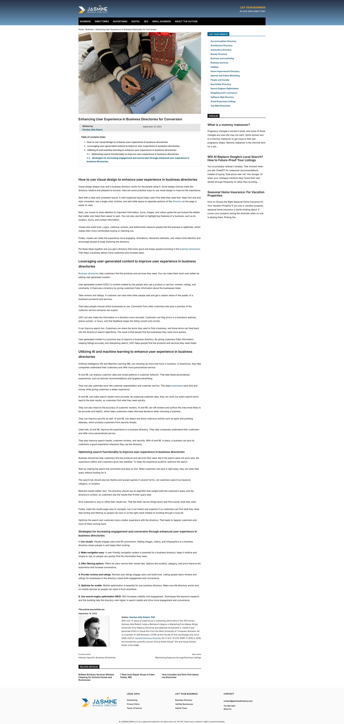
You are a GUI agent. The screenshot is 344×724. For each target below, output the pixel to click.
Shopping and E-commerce (224, 93)
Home (81, 29)
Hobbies (214, 67)
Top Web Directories (220, 105)
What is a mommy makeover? (228, 124)
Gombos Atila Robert (92, 129)
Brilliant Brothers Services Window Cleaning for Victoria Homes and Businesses (96, 677)
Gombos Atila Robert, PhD (142, 617)
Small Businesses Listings (223, 101)
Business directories (88, 273)
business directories (190, 249)
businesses (177, 385)
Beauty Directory (219, 54)
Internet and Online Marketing (225, 75)
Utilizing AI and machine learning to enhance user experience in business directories (131, 150)
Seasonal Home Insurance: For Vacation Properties (235, 193)
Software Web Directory (222, 97)
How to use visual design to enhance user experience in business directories (127, 142)
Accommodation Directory (223, 41)
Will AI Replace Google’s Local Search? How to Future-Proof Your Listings (235, 158)
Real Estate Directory (221, 84)
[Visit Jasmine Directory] (93, 13)
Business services (219, 62)
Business (90, 29)
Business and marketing (222, 58)
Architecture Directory (221, 45)
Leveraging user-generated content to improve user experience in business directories (133, 146)
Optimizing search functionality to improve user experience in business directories (135, 154)
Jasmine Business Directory (148, 638)
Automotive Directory (221, 50)
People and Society (220, 80)
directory (177, 201)
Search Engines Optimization (225, 88)
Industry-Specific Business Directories (97, 657)
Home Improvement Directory (225, 71)
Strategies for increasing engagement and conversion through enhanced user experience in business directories (138, 160)
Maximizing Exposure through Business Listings (178, 657)
